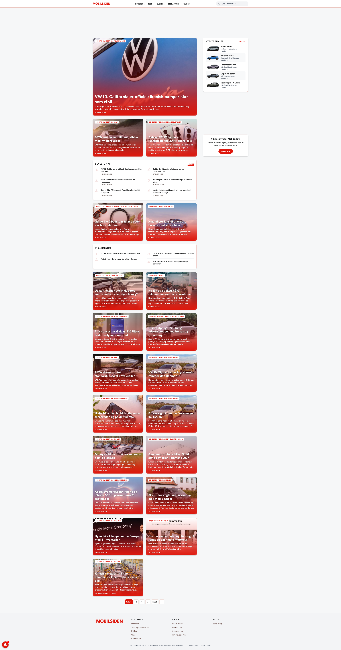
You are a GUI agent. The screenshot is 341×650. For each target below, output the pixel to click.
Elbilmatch (173, 4)
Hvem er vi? (177, 623)
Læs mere (225, 151)
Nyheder (139, 4)
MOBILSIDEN (101, 3)
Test (150, 4)
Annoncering (177, 631)
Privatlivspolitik (179, 634)
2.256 (155, 602)
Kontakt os (177, 627)
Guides (186, 4)
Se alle (191, 164)
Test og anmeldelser (140, 627)
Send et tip (217, 623)
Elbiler (160, 4)
